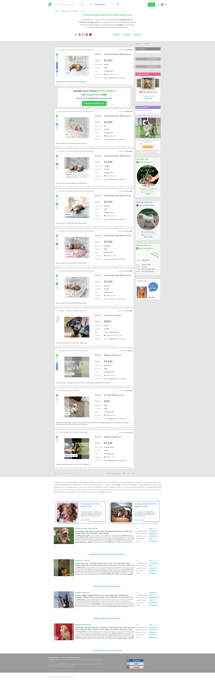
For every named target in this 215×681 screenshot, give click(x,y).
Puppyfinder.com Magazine (98, 521)
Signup (151, 5)
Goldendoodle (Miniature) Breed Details (107, 554)
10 (124, 473)
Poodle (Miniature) (83, 624)
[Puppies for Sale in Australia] (90, 34)
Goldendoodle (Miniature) (86, 528)
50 (133, 473)
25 (128, 473)
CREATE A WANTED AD (94, 103)
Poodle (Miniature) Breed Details (107, 650)
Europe (116, 35)
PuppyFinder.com (54, 657)
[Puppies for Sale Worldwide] (76, 34)
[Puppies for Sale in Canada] (83, 34)
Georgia (75, 11)
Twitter (136, 664)
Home (56, 11)
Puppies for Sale (65, 11)
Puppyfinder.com (53, 659)
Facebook (136, 660)
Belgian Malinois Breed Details (107, 618)
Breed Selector (62, 664)
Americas (127, 35)
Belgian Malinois (82, 592)
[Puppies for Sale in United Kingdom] (87, 34)
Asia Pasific (136, 35)
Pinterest (136, 667)
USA (105, 74)
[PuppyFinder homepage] (50, 4)
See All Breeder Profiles (143, 110)
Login (158, 5)
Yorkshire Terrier (82, 560)
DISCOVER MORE (85, 520)
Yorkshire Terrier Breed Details (107, 586)
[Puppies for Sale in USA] (80, 34)
